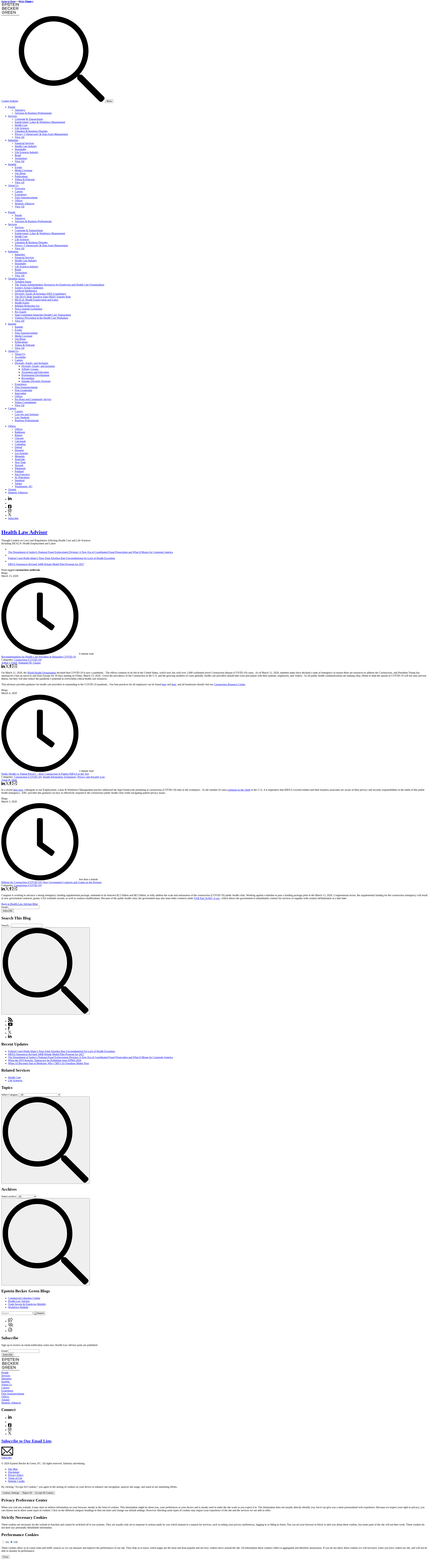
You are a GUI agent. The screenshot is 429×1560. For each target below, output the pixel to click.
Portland (19, 471)
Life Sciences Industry (26, 152)
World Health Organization (41, 672)
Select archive (8, 1196)
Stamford (19, 480)
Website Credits (16, 1481)
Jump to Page (8, 1)
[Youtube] (9, 503)
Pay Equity (20, 311)
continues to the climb (238, 789)
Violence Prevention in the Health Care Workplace (41, 317)
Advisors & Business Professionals (33, 113)
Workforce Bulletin (18, 1307)
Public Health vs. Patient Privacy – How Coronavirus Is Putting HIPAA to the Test (45, 773)
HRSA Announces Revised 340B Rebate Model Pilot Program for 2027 (46, 1054)
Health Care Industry (26, 146)
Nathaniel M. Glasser (29, 662)
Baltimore (20, 432)
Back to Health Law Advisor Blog (19, 904)
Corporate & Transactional (29, 119)
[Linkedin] (10, 499)
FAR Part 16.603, (207, 898)
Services (12, 116)
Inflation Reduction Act (27, 305)
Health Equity (22, 302)
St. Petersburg (22, 477)
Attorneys (20, 110)
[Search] (62, 101)
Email (4, 907)
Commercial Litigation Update (24, 1298)
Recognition (27, 378)
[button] (10, 1321)
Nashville (20, 459)
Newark (19, 465)
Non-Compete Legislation (28, 308)
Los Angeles (21, 453)
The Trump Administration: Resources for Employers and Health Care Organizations (59, 284)
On (7, 1542)
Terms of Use (15, 1478)
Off (15, 1542)
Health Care (21, 125)
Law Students (22, 417)
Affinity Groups (29, 369)
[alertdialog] (214, 1528)
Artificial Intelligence (26, 290)
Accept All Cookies (44, 1493)
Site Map (13, 1469)
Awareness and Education (35, 372)
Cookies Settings (11, 1493)
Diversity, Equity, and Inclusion (31, 363)
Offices (18, 200)
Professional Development (35, 375)
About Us (13, 185)
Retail (18, 155)
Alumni (12, 489)
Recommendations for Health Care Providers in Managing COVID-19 (38, 656)
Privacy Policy (15, 1475)
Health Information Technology (59, 776)
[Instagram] (10, 511)
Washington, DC (24, 486)
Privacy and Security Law (91, 776)
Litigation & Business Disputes (31, 131)
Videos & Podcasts (25, 179)
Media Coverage (23, 170)
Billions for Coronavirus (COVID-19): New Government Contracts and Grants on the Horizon (51, 882)
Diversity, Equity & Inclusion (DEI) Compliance (40, 293)
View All (19, 137)
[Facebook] (9, 507)
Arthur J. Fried (9, 662)
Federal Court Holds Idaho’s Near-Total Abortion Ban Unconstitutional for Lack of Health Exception (61, 1051)
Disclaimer (13, 1472)
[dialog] (214, 1490)
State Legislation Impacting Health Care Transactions (43, 314)
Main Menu (25, 1)
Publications (21, 176)
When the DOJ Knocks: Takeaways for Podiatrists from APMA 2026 (44, 1060)
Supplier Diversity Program (35, 381)
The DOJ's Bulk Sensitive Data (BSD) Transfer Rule (43, 296)
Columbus (20, 444)
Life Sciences (22, 128)
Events (18, 167)
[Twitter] (9, 515)
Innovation (20, 393)
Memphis (20, 456)
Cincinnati (20, 441)
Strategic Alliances (24, 203)
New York (20, 462)
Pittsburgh (20, 468)
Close (5, 1557)
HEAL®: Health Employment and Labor (36, 299)
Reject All (27, 1493)
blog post (18, 789)
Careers (19, 191)
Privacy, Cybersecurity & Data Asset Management (41, 134)
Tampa (18, 483)
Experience (21, 194)
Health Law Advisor (24, 532)
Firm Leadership (23, 390)
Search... (6, 925)
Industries (13, 140)
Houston (19, 450)
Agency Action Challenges (29, 287)
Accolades (20, 357)
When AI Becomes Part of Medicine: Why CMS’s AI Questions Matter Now (48, 1063)
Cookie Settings (9, 101)
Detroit (18, 447)
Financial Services (24, 143)
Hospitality (20, 149)
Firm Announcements (26, 197)
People (11, 107)
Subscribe (13, 518)
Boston (18, 435)
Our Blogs (20, 173)
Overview (20, 188)
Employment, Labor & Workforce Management (40, 122)
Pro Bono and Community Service (33, 399)
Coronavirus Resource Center (229, 684)
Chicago (19, 438)
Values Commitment (25, 402)
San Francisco (22, 474)
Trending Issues (16, 278)
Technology (21, 158)
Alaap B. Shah (9, 779)
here (164, 684)
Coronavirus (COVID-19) (28, 659)
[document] (214, 1528)
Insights (12, 164)
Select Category (9, 1094)
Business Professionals (27, 420)
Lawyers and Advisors (27, 414)
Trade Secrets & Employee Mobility (27, 1304)
